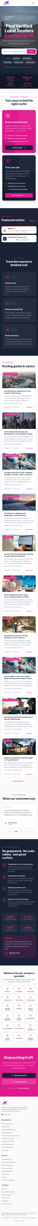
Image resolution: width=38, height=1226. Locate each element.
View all (32, 221)
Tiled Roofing (30, 62)
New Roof (16, 58)
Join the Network (6, 1159)
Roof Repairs (27, 58)
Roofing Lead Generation (9, 1162)
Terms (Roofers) (6, 1195)
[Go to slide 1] (12, 831)
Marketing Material (7, 1168)
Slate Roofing (19, 62)
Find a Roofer (18, 148)
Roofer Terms (16, 1217)
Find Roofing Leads (7, 1165)
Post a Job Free (17, 195)
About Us (4, 1189)
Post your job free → (26, 67)
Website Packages (7, 1171)
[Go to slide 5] (19, 831)
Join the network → (24, 1088)
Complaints (5, 1201)
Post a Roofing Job (7, 1123)
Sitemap (22, 1220)
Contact (16, 1220)
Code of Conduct (6, 1204)
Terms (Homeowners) (7, 1192)
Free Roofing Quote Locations (10, 1135)
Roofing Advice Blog (7, 1144)
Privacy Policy (5, 1198)
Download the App (9, 1180)
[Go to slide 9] (25, 831)
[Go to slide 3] (16, 831)
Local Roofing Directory (8, 1129)
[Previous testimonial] (9, 831)
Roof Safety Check (7, 1147)
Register (4, 1177)
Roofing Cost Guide (7, 1141)
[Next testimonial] (29, 831)
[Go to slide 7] (22, 831)
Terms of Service (6, 1217)
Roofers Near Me (6, 1132)
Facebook (7, 1114)
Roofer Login (5, 1174)
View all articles (18, 781)
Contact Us (4, 1150)
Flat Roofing (7, 62)
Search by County (8, 1138)
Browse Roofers (20, 1075)
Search (31, 51)
